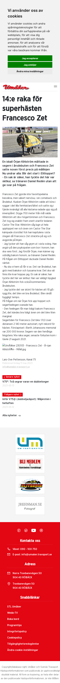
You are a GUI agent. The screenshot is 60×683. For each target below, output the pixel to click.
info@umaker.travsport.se (16, 367)
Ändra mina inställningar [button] (30, 71)
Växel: (24, 549)
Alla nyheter (9, 415)
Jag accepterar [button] (30, 58)
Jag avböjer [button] (30, 64)
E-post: (32, 554)
